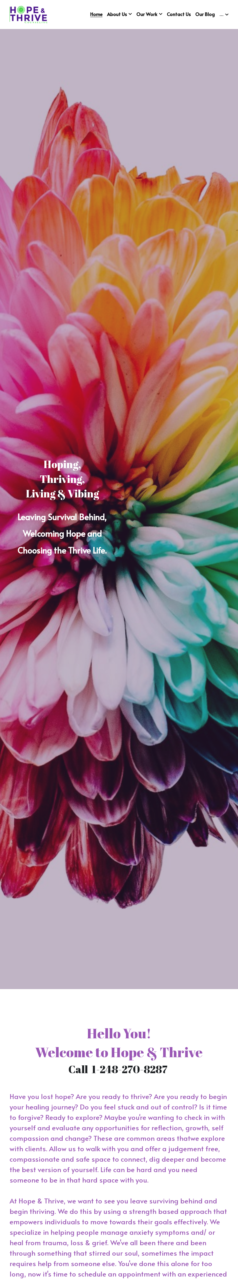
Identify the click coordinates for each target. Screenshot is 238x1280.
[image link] (28, 14)
